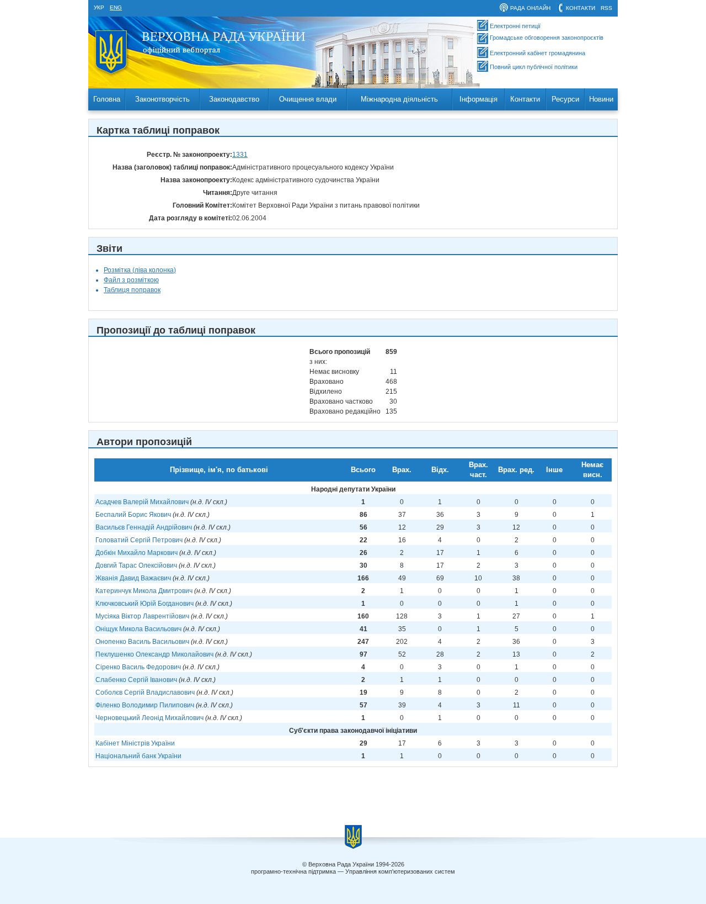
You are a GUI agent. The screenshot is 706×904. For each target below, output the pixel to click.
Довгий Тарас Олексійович (136, 565)
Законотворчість (162, 99)
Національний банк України (138, 756)
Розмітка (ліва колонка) (140, 270)
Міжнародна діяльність (399, 99)
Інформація (478, 99)
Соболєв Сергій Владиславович (145, 692)
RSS (606, 8)
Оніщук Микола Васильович (138, 629)
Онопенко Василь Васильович (142, 642)
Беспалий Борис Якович (133, 515)
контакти (580, 8)
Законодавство (234, 99)
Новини (601, 99)
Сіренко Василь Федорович (138, 667)
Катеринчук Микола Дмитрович (143, 591)
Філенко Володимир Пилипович (144, 705)
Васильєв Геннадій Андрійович (143, 527)
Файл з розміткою (131, 280)
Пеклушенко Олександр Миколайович (154, 654)
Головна (106, 99)
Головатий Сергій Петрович (139, 540)
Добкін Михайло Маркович (136, 553)
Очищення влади (307, 99)
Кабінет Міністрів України (135, 743)
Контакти (525, 99)
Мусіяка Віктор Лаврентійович (142, 616)
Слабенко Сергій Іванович (136, 680)
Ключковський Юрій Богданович (144, 603)
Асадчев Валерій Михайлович (142, 502)
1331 (240, 154)
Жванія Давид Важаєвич (133, 578)
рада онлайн (530, 8)
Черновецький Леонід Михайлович (149, 718)
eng (116, 7)
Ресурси (565, 99)
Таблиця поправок (132, 290)
